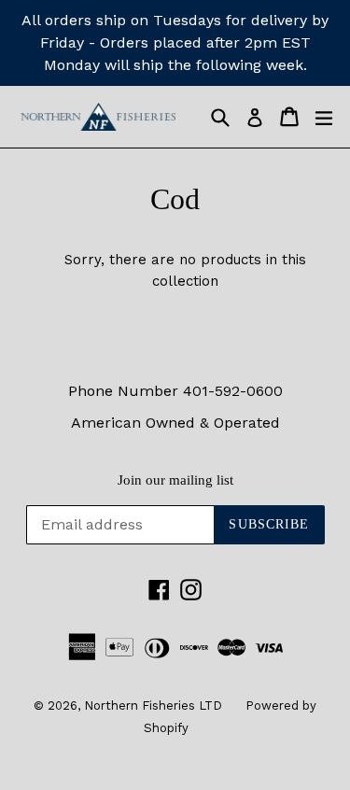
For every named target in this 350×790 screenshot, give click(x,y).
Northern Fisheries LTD (153, 705)
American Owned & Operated (175, 422)
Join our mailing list (175, 480)
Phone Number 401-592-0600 (175, 391)
